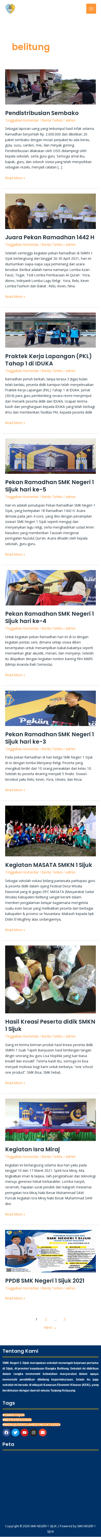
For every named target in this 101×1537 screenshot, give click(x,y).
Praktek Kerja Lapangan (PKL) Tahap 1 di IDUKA (48, 359)
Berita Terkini (52, 120)
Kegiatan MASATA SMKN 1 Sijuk (48, 865)
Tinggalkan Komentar (22, 120)
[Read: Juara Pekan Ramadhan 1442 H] (50, 210)
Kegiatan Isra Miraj (32, 1149)
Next (50, 1327)
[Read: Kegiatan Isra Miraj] (50, 1119)
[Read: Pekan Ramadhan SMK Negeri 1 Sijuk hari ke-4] (50, 587)
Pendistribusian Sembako (42, 113)
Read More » (15, 177)
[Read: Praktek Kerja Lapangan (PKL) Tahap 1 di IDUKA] (50, 329)
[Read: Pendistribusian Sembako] (50, 86)
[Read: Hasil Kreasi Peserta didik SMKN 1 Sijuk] (50, 979)
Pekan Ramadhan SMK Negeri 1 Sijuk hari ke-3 (49, 738)
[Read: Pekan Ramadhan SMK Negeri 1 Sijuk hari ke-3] (50, 708)
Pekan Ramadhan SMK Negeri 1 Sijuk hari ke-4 (49, 617)
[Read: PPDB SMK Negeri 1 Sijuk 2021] (50, 1250)
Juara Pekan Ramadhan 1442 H (49, 237)
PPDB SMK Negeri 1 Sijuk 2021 (44, 1281)
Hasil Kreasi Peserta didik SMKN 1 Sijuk (50, 1025)
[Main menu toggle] (91, 9)
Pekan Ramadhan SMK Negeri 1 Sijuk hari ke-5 (49, 485)
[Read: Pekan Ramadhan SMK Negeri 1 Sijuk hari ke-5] (50, 455)
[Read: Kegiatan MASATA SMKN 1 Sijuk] (50, 830)
